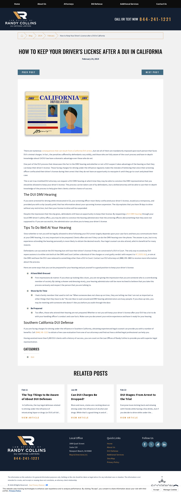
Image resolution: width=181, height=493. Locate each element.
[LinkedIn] (164, 444)
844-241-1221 (156, 19)
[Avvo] (158, 444)
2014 (40, 36)
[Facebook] (145, 444)
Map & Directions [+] (78, 454)
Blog (30, 36)
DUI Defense (112, 451)
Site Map (111, 458)
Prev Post (28, 72)
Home (109, 443)
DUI (32, 357)
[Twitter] (151, 444)
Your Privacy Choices (37, 485)
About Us (111, 447)
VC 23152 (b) (141, 254)
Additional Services (115, 454)
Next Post (152, 72)
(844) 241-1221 (42, 332)
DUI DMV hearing (134, 214)
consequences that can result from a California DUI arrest (67, 150)
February (51, 36)
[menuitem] (17, 4)
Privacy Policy (113, 462)
